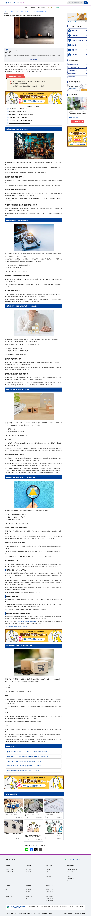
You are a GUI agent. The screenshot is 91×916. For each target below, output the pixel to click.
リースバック (28, 889)
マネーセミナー (49, 871)
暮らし (26, 7)
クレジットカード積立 (10, 869)
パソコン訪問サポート (50, 900)
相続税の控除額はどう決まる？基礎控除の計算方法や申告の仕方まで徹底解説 (27, 756)
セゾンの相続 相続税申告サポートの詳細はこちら (18, 627)
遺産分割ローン (8, 891)
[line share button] (26, 849)
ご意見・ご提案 (44, 913)
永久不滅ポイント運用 (10, 874)
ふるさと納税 (48, 876)
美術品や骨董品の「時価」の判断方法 (17, 111)
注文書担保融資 (69, 874)
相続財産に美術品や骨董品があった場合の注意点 (20, 120)
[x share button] (36, 849)
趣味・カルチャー (41, 7)
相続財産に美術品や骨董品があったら (18, 109)
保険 (47, 874)
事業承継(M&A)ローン (70, 878)
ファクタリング (69, 876)
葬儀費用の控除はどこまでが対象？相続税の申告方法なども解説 (24, 766)
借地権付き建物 (29, 896)
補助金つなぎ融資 (70, 871)
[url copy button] (40, 849)
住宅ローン (7, 889)
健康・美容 (33, 7)
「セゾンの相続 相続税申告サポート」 (26, 621)
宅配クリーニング (49, 894)
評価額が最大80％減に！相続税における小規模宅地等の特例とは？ (24, 761)
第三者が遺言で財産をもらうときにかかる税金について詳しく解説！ (24, 770)
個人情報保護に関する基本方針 (24, 913)
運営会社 (50, 913)
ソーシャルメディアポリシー (36, 913)
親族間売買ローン (9, 894)
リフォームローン (29, 869)
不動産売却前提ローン (30, 871)
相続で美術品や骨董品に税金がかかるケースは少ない (21, 114)
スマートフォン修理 (49, 898)
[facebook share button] (31, 849)
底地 (27, 894)
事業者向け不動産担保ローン (72, 869)
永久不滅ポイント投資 (10, 871)
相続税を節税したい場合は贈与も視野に (18, 117)
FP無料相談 (48, 869)
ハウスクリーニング (49, 889)
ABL (67, 880)
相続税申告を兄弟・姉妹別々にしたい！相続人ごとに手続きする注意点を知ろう (27, 752)
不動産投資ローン (9, 896)
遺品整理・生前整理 (49, 891)
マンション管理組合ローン (30, 874)
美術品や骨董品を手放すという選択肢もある (19, 123)
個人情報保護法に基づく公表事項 (11, 913)
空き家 (27, 898)
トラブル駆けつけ (49, 896)
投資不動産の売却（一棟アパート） (32, 891)
